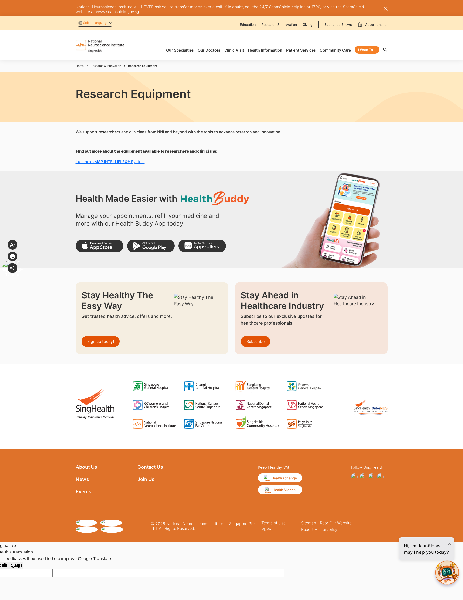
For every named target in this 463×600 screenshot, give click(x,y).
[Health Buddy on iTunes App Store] (99, 246)
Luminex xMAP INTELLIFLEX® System (110, 161)
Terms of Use (273, 522)
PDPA (266, 529)
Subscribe (255, 341)
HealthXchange (284, 478)
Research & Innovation (106, 65)
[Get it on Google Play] (151, 246)
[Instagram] (363, 476)
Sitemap (308, 522)
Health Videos (284, 490)
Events (83, 491)
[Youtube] (380, 476)
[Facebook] (354, 476)
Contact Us (150, 467)
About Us (86, 467)
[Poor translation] (16, 565)
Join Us (146, 479)
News (82, 479)
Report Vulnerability (319, 529)
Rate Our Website (336, 522)
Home (80, 65)
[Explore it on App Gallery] (202, 246)
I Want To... (367, 50)
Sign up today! (100, 341)
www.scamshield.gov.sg (117, 11)
